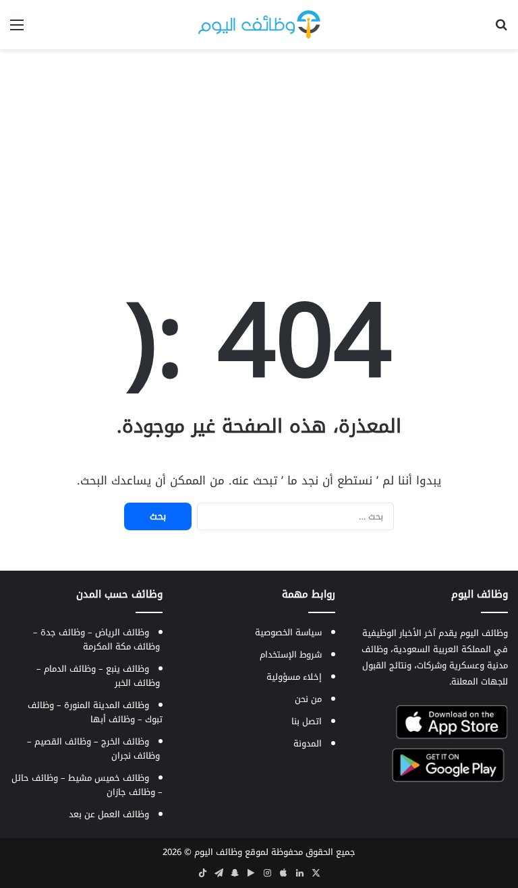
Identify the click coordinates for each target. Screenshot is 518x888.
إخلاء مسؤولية (294, 676)
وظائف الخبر (137, 682)
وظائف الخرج (125, 741)
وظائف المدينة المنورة (106, 705)
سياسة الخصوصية (288, 632)
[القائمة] (17, 30)
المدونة (307, 743)
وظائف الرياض (122, 632)
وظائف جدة (62, 632)
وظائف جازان (131, 792)
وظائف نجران (135, 755)
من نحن (308, 699)
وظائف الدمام (70, 668)
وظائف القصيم (62, 741)
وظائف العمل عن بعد (109, 814)
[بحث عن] (501, 30)
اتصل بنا (306, 721)
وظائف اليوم (218, 852)
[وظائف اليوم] (259, 24)
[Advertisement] (259, 157)
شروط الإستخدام (291, 654)
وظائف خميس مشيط (108, 777)
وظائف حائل (34, 777)
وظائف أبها (112, 719)
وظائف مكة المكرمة (121, 646)
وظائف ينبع (127, 668)
